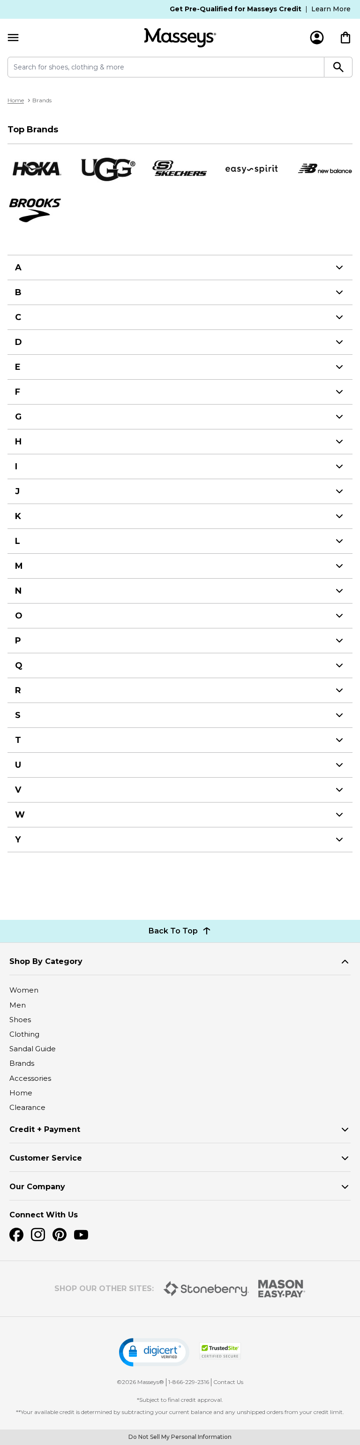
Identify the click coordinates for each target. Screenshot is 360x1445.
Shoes (20, 1019)
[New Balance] (324, 168)
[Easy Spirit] (252, 169)
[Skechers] (180, 168)
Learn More (331, 9)
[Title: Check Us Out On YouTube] (81, 1235)
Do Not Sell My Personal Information (180, 1436)
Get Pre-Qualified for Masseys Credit (235, 9)
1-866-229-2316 (188, 1381)
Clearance (27, 1107)
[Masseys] (180, 37)
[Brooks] (36, 210)
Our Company (37, 1186)
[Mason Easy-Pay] (282, 1289)
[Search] (338, 67)
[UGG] (108, 169)
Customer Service (45, 1158)
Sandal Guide (32, 1048)
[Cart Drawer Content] (345, 38)
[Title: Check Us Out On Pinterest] (59, 1235)
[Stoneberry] (206, 1289)
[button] (154, 1352)
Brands (21, 1063)
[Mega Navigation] (13, 37)
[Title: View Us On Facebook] (16, 1235)
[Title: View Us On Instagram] (38, 1235)
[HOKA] (36, 168)
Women (23, 990)
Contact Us (228, 1381)
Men (17, 1005)
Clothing (24, 1034)
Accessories (30, 1078)
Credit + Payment (44, 1129)
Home (16, 100)
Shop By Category (45, 961)
